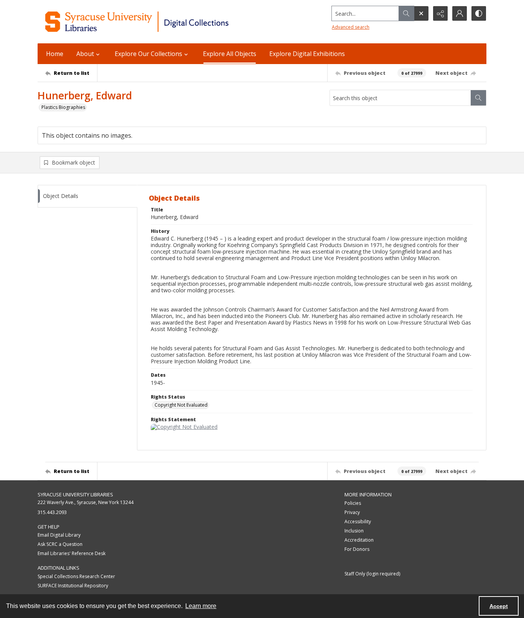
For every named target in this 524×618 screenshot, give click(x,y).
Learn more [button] (200, 606)
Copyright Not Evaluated (181, 405)
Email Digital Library (59, 535)
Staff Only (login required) (372, 573)
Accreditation (359, 540)
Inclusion (354, 530)
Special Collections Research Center (76, 576)
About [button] (85, 53)
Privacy (352, 512)
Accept (498, 606)
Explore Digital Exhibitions (307, 53)
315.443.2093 (52, 512)
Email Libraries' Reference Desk (71, 553)
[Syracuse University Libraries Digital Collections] (159, 22)
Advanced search (350, 27)
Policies (352, 503)
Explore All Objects (229, 53)
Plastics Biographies (63, 107)
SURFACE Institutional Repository (73, 585)
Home (54, 53)
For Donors (356, 549)
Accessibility (357, 521)
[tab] (87, 196)
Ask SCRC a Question (60, 544)
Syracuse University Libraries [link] (75, 494)
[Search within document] (478, 97)
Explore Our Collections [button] (148, 53)
